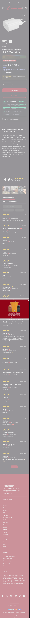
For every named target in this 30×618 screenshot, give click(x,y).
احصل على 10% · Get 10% (14, 315)
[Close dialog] (28, 300)
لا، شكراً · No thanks (14, 317)
